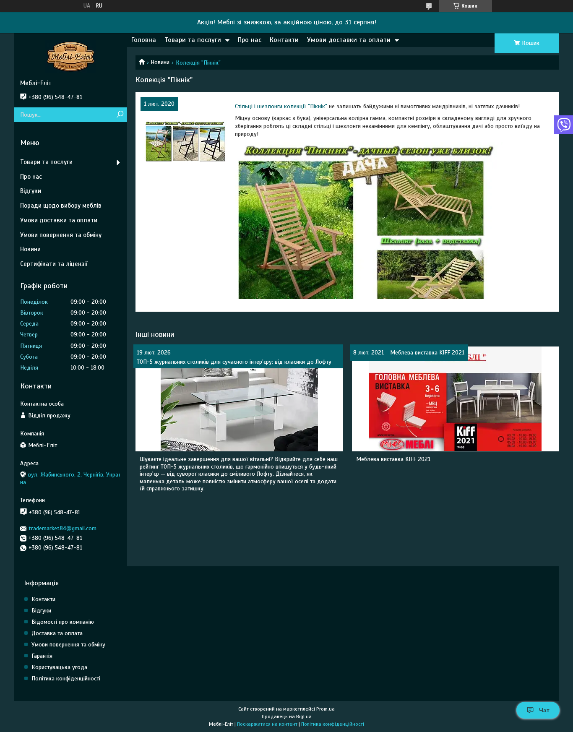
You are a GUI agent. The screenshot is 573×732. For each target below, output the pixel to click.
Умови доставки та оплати (349, 40)
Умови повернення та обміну (61, 235)
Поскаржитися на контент (267, 724)
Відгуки (30, 191)
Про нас (249, 40)
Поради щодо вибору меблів (61, 205)
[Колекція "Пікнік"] (185, 141)
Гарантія (41, 655)
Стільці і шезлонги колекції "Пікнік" (281, 106)
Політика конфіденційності (65, 678)
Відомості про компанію (62, 621)
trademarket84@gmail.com (62, 528)
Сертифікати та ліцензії (53, 264)
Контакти (284, 40)
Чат (544, 710)
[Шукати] (119, 114)
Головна (143, 40)
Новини (160, 62)
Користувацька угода (59, 667)
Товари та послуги (192, 40)
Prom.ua (325, 709)
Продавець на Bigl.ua (287, 716)
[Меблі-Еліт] (70, 56)
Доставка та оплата (57, 633)
